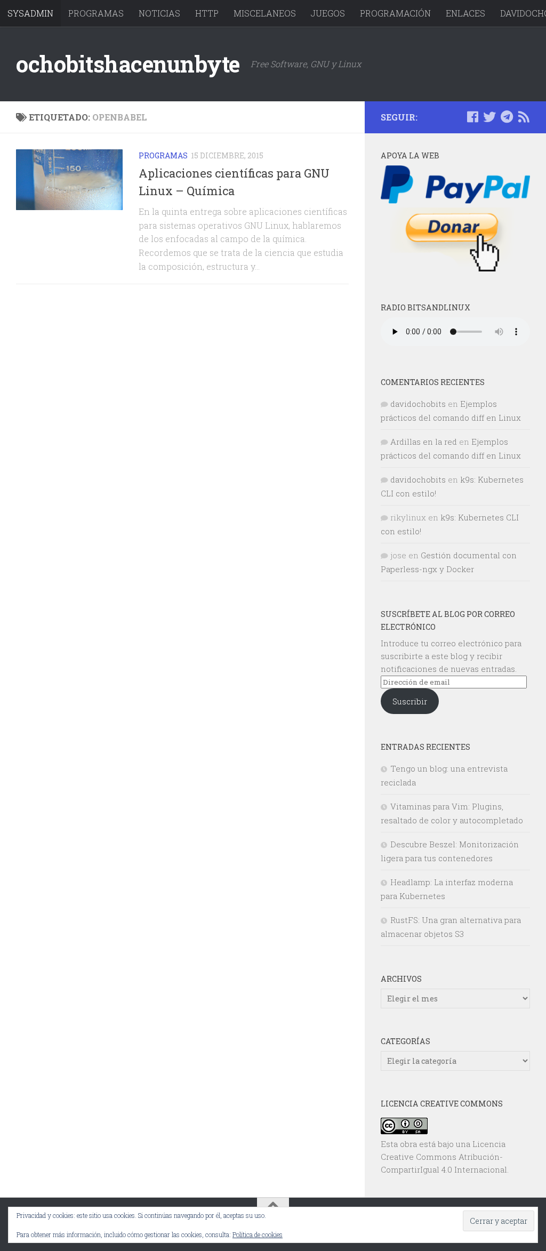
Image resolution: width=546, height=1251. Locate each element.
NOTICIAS (159, 13)
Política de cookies (257, 1234)
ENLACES (465, 13)
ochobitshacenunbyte (128, 63)
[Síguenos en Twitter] (489, 116)
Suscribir (409, 701)
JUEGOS (328, 13)
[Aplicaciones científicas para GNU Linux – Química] (69, 179)
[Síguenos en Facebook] (472, 116)
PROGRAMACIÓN (395, 13)
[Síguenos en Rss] (523, 116)
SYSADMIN (30, 13)
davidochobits (418, 403)
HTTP (207, 13)
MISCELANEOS (265, 13)
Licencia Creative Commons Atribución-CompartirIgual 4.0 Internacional (444, 1156)
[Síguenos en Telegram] (506, 116)
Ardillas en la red (423, 441)
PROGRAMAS (96, 13)
